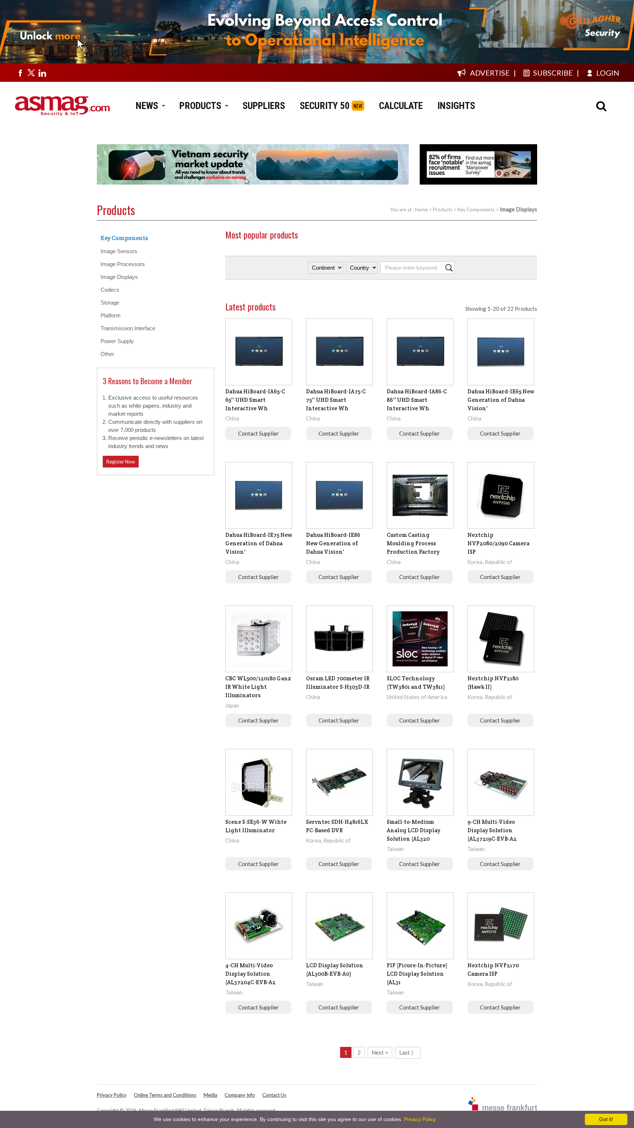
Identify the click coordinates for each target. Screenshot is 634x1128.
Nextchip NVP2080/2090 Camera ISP (498, 543)
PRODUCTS (200, 105)
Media (210, 1095)
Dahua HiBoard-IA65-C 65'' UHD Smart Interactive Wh (255, 400)
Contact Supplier (258, 433)
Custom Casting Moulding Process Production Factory (413, 543)
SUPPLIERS (264, 105)
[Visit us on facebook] (20, 72)
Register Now (120, 462)
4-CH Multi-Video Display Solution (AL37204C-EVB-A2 (250, 974)
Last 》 (407, 1052)
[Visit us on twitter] (31, 72)
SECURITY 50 (325, 105)
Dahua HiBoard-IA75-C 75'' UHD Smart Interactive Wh (336, 400)
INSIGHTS (456, 105)
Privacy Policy (112, 1095)
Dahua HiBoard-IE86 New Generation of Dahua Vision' (333, 543)
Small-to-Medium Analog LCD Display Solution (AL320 (413, 830)
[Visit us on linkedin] (42, 72)
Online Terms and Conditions (165, 1095)
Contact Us (274, 1095)
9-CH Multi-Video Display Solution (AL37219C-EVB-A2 (492, 830)
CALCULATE (401, 105)
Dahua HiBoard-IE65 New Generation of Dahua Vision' (500, 400)
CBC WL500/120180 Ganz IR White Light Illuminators (258, 687)
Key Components (476, 209)
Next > (380, 1052)
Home (421, 209)
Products (442, 209)
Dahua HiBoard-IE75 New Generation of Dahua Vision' (258, 543)
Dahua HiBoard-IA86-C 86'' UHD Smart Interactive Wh (417, 400)
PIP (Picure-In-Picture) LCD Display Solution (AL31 (417, 974)
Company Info (240, 1095)
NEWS (147, 105)
